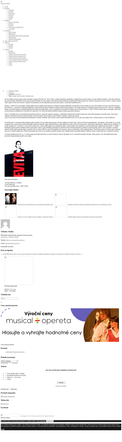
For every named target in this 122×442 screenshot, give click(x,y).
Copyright (11, 29)
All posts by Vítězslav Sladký (10, 237)
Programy (7, 30)
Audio (10, 65)
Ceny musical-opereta (11, 41)
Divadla (10, 44)
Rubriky (7, 8)
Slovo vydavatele (13, 22)
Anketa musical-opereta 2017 (17, 56)
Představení (11, 53)
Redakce (7, 20)
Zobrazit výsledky (61, 386)
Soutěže (10, 17)
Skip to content (5, 3)
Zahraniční (11, 13)
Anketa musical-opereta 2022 (17, 61)
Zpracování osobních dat (15, 27)
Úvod (6, 6)
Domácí (10, 12)
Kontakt (10, 25)
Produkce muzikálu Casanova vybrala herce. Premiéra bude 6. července (59, 254)
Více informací (41, 421)
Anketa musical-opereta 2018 (17, 58)
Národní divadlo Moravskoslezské (18, 36)
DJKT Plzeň (12, 32)
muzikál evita (29, 96)
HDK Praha (12, 37)
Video (10, 63)
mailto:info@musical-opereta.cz (15, 352)
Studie (10, 18)
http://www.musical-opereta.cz (15, 240)
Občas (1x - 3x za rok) (13, 377)
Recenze (11, 15)
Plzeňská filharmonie (14, 39)
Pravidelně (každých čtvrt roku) (16, 375)
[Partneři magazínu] (8, 396)
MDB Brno (11, 34)
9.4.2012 (11, 92)
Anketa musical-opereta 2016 (17, 54)
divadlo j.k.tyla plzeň (18, 96)
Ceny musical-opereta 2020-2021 (18, 59)
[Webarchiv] (5, 404)
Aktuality (11, 10)
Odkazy (7, 42)
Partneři (10, 46)
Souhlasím (50, 421)
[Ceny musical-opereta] (60, 341)
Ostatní (10, 47)
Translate (15, 363)
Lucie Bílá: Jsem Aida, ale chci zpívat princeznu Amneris (19, 254)
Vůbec (9, 379)
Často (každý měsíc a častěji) (15, 373)
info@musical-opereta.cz (12, 243)
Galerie (7, 49)
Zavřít (2, 429)
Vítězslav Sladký (13, 91)
